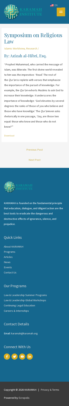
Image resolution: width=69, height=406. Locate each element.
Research (31, 48)
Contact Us (10, 272)
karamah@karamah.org (24, 333)
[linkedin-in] (30, 357)
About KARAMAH (13, 246)
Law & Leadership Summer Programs (25, 295)
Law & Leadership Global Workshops (25, 300)
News (7, 262)
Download (9, 135)
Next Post (34, 160)
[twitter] (15, 357)
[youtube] (22, 357)
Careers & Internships (16, 310)
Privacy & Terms (50, 389)
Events (8, 267)
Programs (9, 251)
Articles (8, 257)
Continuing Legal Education (19, 305)
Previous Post (34, 149)
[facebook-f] (7, 357)
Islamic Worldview (14, 48)
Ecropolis (24, 397)
